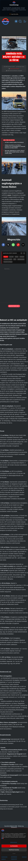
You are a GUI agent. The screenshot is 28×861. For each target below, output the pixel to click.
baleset (16, 256)
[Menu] (25, 21)
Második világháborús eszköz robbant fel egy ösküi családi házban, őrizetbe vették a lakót (14, 152)
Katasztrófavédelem (14, 68)
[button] (26, 830)
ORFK (15, 259)
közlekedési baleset (8, 259)
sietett (9, 195)
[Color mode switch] (16, 21)
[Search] (20, 21)
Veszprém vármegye (8, 261)
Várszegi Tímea (20, 66)
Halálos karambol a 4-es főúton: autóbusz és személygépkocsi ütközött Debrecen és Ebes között (15, 146)
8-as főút (11, 256)
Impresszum (24, 856)
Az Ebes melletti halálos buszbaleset (14, 142)
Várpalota (6, 256)
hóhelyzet (22, 256)
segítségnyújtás (21, 259)
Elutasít (14, 853)
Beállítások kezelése (14, 849)
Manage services (13, 842)
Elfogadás (14, 846)
